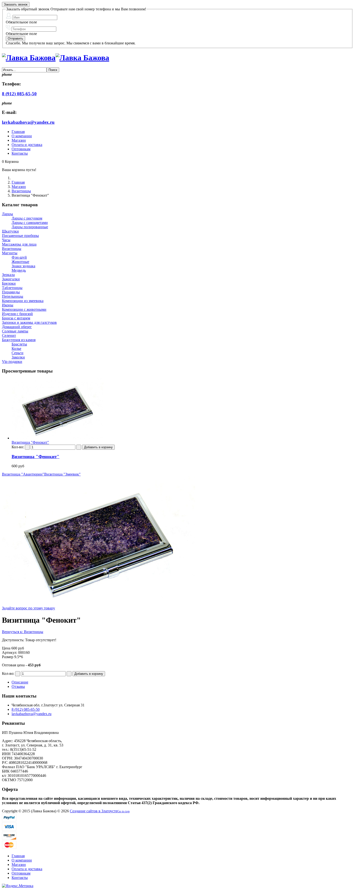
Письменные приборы (20, 236)
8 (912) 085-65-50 (19, 93)
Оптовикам (21, 149)
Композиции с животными (24, 309)
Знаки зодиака (23, 266)
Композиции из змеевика (22, 301)
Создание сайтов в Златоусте (93, 811)
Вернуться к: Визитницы (22, 632)
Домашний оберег (17, 327)
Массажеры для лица (19, 244)
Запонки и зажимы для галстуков (29, 322)
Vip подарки (12, 361)
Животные (20, 262)
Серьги (17, 353)
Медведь (19, 270)
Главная (18, 132)
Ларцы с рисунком (27, 218)
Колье (16, 348)
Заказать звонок (16, 4)
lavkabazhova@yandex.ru (28, 122)
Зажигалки (11, 279)
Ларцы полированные (30, 227)
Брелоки (9, 283)
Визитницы (21, 191)
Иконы (7, 305)
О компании (22, 136)
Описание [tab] (20, 682)
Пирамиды (11, 292)
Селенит (9, 335)
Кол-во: (18, 447)
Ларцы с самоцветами (30, 223)
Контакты (20, 153)
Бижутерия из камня (19, 340)
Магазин (19, 140)
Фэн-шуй (19, 257)
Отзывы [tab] (18, 686)
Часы (6, 240)
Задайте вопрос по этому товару (28, 608)
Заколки (18, 357)
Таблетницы (12, 288)
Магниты (9, 253)
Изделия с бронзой (17, 314)
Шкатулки (10, 231)
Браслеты (19, 344)
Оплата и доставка (27, 145)
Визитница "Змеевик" (62, 474)
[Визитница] (57, 438)
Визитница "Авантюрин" (23, 474)
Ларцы (7, 214)
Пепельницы (12, 296)
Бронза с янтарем (16, 318)
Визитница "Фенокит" (35, 456)
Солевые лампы (15, 331)
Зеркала (8, 275)
